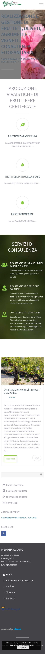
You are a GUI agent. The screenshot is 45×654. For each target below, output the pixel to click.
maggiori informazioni (26, 645)
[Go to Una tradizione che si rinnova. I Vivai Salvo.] (22, 371)
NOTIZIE (12, 397)
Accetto (23, 648)
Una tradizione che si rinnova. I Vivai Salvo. (22, 391)
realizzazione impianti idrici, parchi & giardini (26, 265)
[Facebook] (3, 533)
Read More (10, 458)
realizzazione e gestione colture (24, 288)
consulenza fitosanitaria (25, 312)
